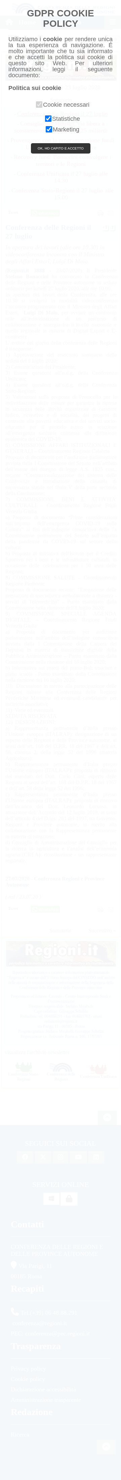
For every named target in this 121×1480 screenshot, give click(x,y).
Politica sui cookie (34, 88)
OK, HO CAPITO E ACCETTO (61, 148)
